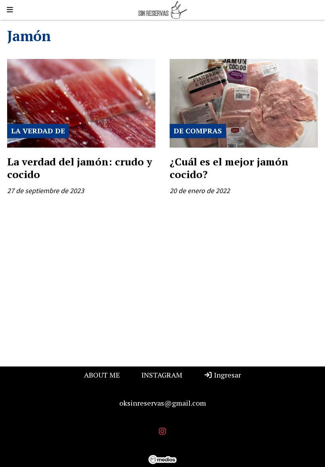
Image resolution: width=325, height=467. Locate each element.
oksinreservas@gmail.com (162, 403)
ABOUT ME (102, 375)
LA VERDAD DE (38, 130)
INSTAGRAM (161, 375)
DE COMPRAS (198, 130)
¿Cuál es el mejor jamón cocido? (229, 168)
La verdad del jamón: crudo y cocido (79, 168)
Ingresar (226, 375)
